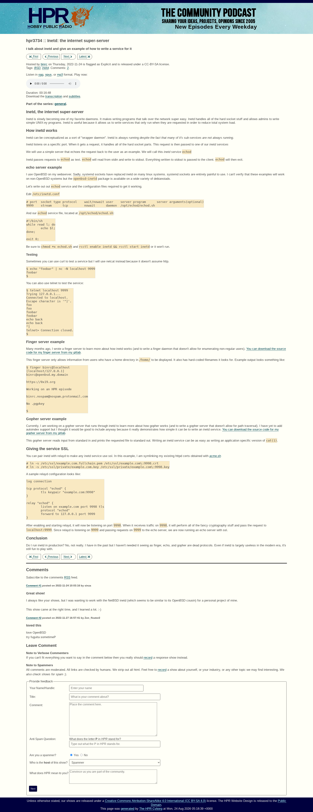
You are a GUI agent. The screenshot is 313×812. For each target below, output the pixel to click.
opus (48, 74)
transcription (53, 96)
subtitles (74, 96)
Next (66, 56)
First (35, 56)
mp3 (60, 74)
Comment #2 (33, 617)
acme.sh (215, 456)
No (86, 755)
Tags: (29, 68)
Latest (82, 56)
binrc (44, 64)
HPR (48, 15)
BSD (37, 68)
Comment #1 (33, 585)
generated (127, 808)
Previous (53, 56)
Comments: (59, 68)
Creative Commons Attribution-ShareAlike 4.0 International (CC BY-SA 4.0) (155, 801)
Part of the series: (40, 104)
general (60, 104)
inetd (45, 68)
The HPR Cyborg (150, 808)
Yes (76, 755)
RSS (67, 577)
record (148, 657)
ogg (40, 74)
